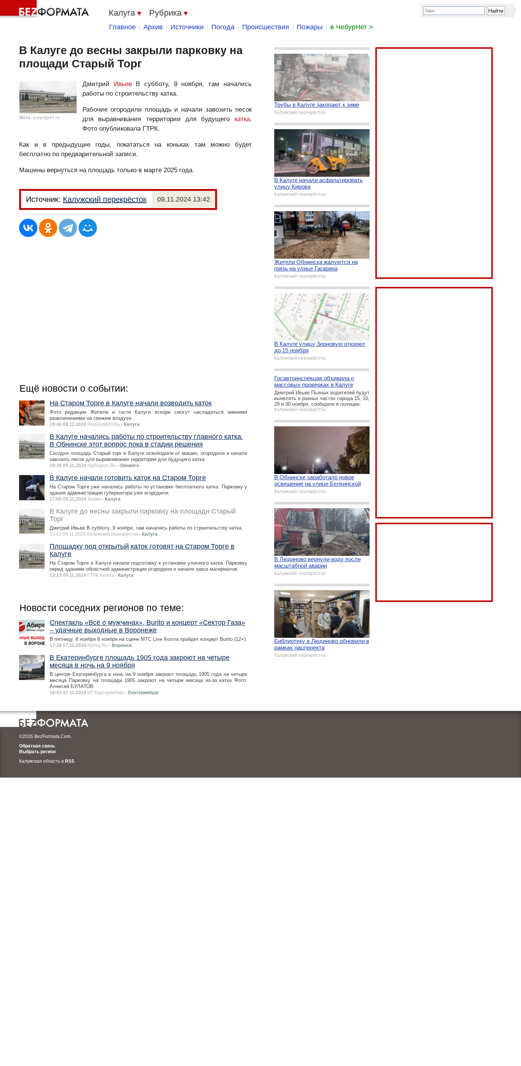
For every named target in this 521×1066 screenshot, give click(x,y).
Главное (122, 27)
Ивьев (123, 84)
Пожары (310, 27)
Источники (187, 27)
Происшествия (265, 27)
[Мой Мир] (88, 228)
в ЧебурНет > (351, 27)
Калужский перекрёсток (104, 199)
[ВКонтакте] (28, 228)
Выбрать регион (37, 751)
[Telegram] (68, 228)
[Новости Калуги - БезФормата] (46, 9)
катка (242, 119)
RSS (69, 761)
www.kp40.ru (46, 117)
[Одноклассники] (48, 228)
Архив (153, 27)
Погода (223, 27)
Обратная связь (37, 746)
